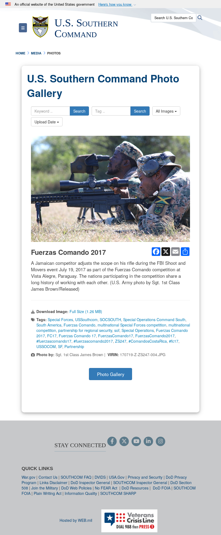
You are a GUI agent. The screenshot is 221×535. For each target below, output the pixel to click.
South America (48, 325)
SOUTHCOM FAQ (76, 477)
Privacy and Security (145, 477)
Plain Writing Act (47, 493)
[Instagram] (160, 441)
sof (116, 330)
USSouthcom (86, 319)
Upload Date (45, 121)
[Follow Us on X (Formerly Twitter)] (124, 441)
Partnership (74, 346)
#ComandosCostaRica (148, 341)
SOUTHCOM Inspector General (140, 482)
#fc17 (173, 341)
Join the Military (44, 488)
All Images (165, 111)
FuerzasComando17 (115, 335)
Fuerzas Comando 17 (77, 335)
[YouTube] (136, 441)
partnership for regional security (85, 330)
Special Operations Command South (154, 319)
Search (79, 111)
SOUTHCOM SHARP (118, 493)
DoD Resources (135, 488)
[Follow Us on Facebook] (112, 441)
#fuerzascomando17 (53, 341)
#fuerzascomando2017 (93, 341)
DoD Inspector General (90, 482)
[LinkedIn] (148, 441)
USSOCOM (46, 346)
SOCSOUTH (110, 319)
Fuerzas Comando (79, 325)
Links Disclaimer (53, 482)
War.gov (28, 477)
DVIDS (100, 477)
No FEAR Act (106, 488)
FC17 (52, 335)
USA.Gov (117, 477)
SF (60, 346)
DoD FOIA (161, 488)
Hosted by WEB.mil (76, 520)
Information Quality (81, 493)
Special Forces (60, 319)
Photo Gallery (110, 374)
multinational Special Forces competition (132, 325)
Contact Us (48, 477)
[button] (117, 4)
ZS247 (120, 341)
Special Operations (138, 330)
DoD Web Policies (76, 488)
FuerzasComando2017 (155, 335)
